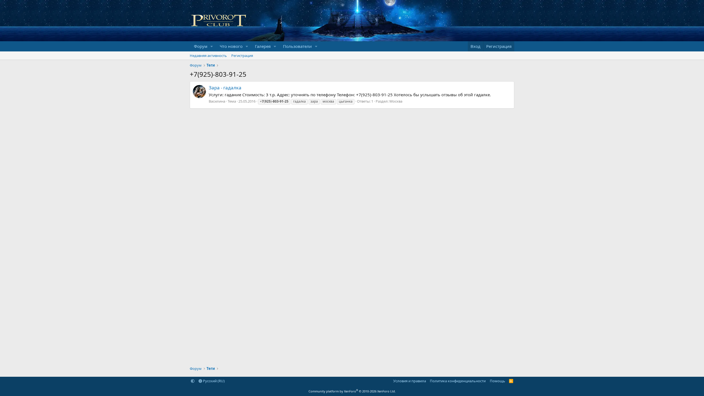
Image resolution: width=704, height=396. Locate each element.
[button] (212, 46)
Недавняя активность (208, 55)
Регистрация (242, 55)
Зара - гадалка (225, 87)
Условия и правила (409, 380)
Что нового (231, 46)
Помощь (497, 380)
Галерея (263, 46)
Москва (395, 101)
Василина (217, 101)
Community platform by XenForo (352, 391)
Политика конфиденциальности (458, 380)
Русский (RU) (213, 380)
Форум (200, 46)
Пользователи (297, 46)
